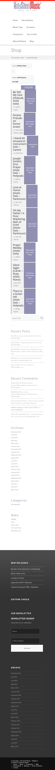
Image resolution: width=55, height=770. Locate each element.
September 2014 (16, 478)
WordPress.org (15, 531)
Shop (16, 50)
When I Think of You (18, 573)
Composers (18, 34)
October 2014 (15, 475)
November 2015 (16, 449)
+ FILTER (28, 87)
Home (15, 20)
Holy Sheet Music (25, 761)
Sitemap (26, 766)
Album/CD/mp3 (19, 41)
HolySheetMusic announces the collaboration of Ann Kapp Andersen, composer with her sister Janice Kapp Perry (27, 351)
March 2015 (14, 466)
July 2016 (14, 435)
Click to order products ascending (13, 72)
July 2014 (14, 484)
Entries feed (14, 525)
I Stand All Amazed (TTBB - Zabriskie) (24, 587)
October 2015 (15, 452)
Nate (12, 401)
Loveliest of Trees (17, 578)
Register (13, 519)
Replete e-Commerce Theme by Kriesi (24, 761)
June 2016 (14, 437)
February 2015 (15, 469)
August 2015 (15, 458)
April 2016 (14, 440)
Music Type (18, 27)
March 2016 (14, 443)
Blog (32, 41)
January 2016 (15, 446)
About (21, 764)
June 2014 (14, 487)
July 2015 (14, 461)
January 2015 (15, 472)
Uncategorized (15, 504)
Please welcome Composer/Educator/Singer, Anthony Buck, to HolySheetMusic (24, 385)
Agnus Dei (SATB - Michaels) (21, 582)
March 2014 (14, 490)
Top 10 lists (32, 34)
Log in (13, 522)
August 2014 (15, 481)
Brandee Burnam (16, 383)
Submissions (17, 766)
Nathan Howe (15, 414)
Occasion (30, 27)
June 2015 (14, 464)
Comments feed (16, 528)
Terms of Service (37, 766)
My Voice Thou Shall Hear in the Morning (25, 569)
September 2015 (16, 455)
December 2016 (16, 432)
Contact (15, 768)
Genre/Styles (27, 20)
